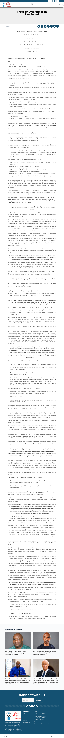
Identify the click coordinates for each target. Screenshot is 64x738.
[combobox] (60, 4)
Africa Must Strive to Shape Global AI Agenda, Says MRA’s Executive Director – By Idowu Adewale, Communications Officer (17, 680)
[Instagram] (53, 1)
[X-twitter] (51, 1)
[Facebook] (56, 1)
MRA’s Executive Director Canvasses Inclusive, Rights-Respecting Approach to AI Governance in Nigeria (17, 652)
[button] (32, 4)
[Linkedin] (49, 1)
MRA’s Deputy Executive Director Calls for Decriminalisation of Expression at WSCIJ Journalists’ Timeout (45, 652)
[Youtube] (58, 1)
